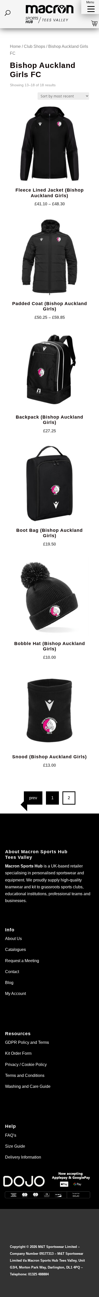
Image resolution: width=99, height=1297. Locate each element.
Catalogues (15, 949)
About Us (13, 938)
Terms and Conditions (24, 1075)
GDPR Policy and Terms (27, 1042)
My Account (15, 993)
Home (15, 46)
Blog (9, 982)
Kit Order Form (18, 1053)
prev (33, 798)
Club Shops (34, 46)
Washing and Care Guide (28, 1086)
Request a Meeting (22, 961)
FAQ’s (10, 1135)
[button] (90, 7)
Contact (12, 972)
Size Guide (15, 1146)
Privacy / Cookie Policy (26, 1064)
